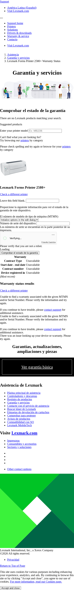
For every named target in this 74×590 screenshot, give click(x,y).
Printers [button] (11, 26)
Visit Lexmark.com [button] (18, 10)
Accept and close (10, 588)
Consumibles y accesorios (21, 443)
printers (24, 140)
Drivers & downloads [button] (19, 32)
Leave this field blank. (12, 200)
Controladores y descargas (22, 396)
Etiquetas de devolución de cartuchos (28, 412)
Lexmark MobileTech (19, 425)
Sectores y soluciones (19, 447)
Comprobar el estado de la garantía (19, 253)
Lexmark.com (24, 433)
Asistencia (13, 54)
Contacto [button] (12, 39)
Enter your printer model (14, 130)
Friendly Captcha (48, 242)
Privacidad (13, 559)
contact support (52, 309)
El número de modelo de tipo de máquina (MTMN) (29, 216)
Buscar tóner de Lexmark (21, 409)
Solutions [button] (12, 29)
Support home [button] (15, 23)
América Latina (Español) (21, 7)
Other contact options (19, 469)
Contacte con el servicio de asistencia (28, 405)
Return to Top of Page (12, 565)
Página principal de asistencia (23, 392)
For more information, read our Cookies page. (36, 581)
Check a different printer (14, 194)
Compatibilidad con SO (20, 422)
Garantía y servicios (18, 57)
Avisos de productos (18, 418)
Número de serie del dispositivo (18, 223)
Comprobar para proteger (21, 415)
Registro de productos (19, 399)
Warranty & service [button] (18, 36)
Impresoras (13, 440)
